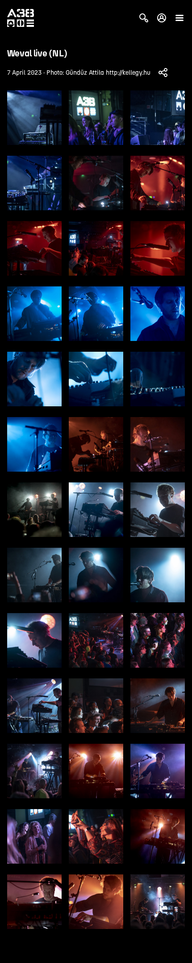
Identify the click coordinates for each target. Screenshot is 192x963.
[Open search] (143, 18)
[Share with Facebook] (163, 72)
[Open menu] (179, 18)
